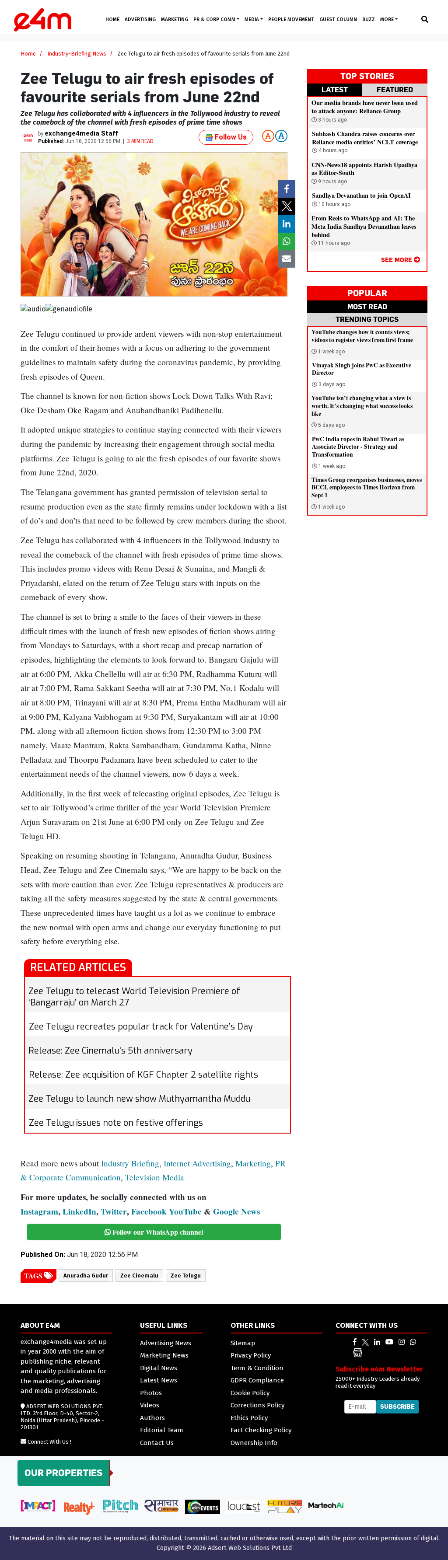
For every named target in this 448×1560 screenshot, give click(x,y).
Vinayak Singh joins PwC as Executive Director (361, 369)
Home (28, 53)
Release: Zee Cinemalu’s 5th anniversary (110, 1051)
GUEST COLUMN (338, 19)
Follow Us (230, 137)
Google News (236, 1211)
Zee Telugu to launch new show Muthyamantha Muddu (139, 1099)
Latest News (158, 1380)
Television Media (154, 1177)
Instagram (39, 1211)
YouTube (185, 1211)
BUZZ (368, 19)
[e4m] (355, 1342)
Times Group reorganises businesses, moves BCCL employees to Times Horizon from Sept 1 (367, 487)
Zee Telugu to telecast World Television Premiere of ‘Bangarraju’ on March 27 (134, 997)
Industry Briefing (130, 1163)
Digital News (158, 1368)
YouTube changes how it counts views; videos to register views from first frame (362, 336)
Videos (149, 1405)
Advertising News (165, 1343)
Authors (152, 1418)
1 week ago (331, 352)
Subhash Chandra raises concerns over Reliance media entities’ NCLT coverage (365, 138)
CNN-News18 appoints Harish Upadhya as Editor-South (364, 169)
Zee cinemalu (139, 1275)
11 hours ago (333, 243)
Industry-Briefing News (76, 53)
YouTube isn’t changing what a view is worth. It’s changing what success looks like (362, 406)
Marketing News (164, 1355)
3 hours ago (332, 120)
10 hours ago (333, 204)
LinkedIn (79, 1211)
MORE (387, 19)
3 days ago (331, 384)
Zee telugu (186, 1275)
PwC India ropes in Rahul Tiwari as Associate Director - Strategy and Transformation (358, 447)
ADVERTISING (140, 19)
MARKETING (174, 19)
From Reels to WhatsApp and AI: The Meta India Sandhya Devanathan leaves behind (364, 226)
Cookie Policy (250, 1393)
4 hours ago (332, 150)
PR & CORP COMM (215, 19)
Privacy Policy (251, 1355)
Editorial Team (161, 1430)
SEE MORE (397, 259)
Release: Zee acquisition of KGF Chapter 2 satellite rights (143, 1075)
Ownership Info (254, 1443)
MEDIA (252, 19)
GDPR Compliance (257, 1380)
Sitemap (243, 1343)
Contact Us (157, 1443)
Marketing (253, 1163)
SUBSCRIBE (397, 1406)
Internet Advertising (197, 1163)
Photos (151, 1393)
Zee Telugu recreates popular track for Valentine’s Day (141, 1027)
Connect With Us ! (49, 1441)
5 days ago (331, 425)
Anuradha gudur (85, 1275)
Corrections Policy (257, 1405)
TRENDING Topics (367, 319)
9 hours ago (332, 181)
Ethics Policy (249, 1418)
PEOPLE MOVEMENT (291, 19)
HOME (112, 19)
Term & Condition (257, 1368)
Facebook (149, 1211)
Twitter (114, 1211)
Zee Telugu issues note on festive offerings (116, 1123)
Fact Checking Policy (261, 1430)
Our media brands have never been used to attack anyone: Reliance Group (365, 106)
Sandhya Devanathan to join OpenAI (361, 195)
